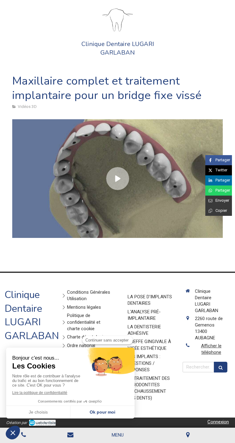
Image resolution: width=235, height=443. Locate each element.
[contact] (70, 435)
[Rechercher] (220, 367)
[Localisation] (188, 435)
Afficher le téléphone (211, 349)
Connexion (218, 422)
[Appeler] (23, 435)
